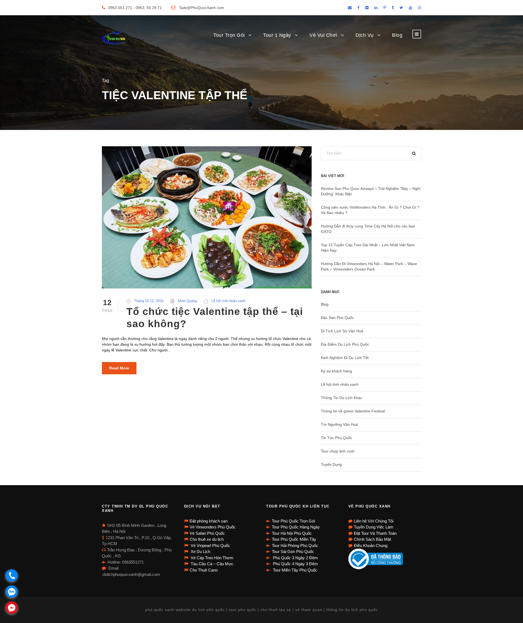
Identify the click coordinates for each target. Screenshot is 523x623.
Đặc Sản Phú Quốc (337, 317)
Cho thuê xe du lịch (207, 539)
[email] (350, 7)
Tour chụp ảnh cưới (337, 451)
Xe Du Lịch (200, 551)
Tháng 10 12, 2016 (148, 301)
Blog (397, 35)
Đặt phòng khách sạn (208, 521)
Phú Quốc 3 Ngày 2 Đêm (295, 557)
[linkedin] (376, 7)
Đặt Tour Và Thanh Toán (375, 533)
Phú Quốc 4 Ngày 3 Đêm (295, 563)
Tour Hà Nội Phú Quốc (292, 533)
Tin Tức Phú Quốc (336, 438)
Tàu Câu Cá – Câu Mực (211, 563)
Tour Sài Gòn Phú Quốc (293, 551)
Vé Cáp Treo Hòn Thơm (211, 557)
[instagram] (419, 7)
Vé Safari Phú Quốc (207, 533)
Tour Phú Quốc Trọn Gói (293, 521)
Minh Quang (187, 301)
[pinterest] (384, 7)
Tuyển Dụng (331, 464)
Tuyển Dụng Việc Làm (373, 527)
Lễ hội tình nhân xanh (228, 301)
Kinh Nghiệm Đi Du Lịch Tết (345, 357)
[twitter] (401, 7)
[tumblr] (393, 7)
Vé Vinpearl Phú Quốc (210, 545)
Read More (119, 368)
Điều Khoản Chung (370, 545)
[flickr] (367, 7)
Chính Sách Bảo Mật (372, 539)
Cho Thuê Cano (204, 570)
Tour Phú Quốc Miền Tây (294, 539)
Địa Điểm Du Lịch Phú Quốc (345, 344)
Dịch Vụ (364, 35)
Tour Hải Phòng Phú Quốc (295, 545)
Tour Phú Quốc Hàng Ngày (296, 527)
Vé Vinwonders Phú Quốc (213, 527)
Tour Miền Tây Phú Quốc (294, 570)
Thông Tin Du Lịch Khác (341, 398)
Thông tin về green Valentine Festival (353, 411)
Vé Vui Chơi (323, 35)
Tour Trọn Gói (229, 35)
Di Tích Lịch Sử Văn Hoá (342, 331)
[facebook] (358, 7)
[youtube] (410, 7)
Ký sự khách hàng (336, 371)
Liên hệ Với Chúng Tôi (373, 521)
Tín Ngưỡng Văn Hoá (339, 424)
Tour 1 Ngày (277, 35)
